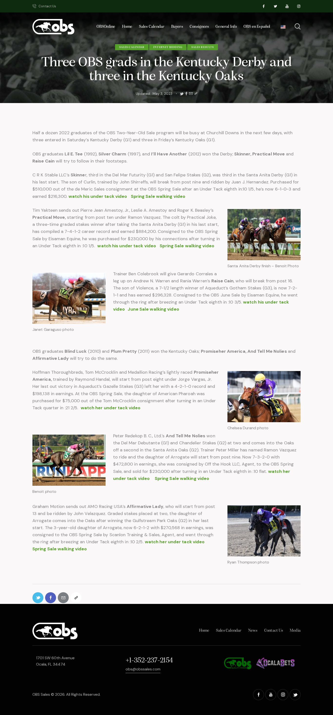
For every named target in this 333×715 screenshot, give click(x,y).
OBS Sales (41, 694)
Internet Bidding (167, 47)
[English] (283, 28)
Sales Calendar (131, 47)
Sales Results (202, 47)
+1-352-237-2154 (149, 660)
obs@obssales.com (143, 669)
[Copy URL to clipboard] (196, 93)
